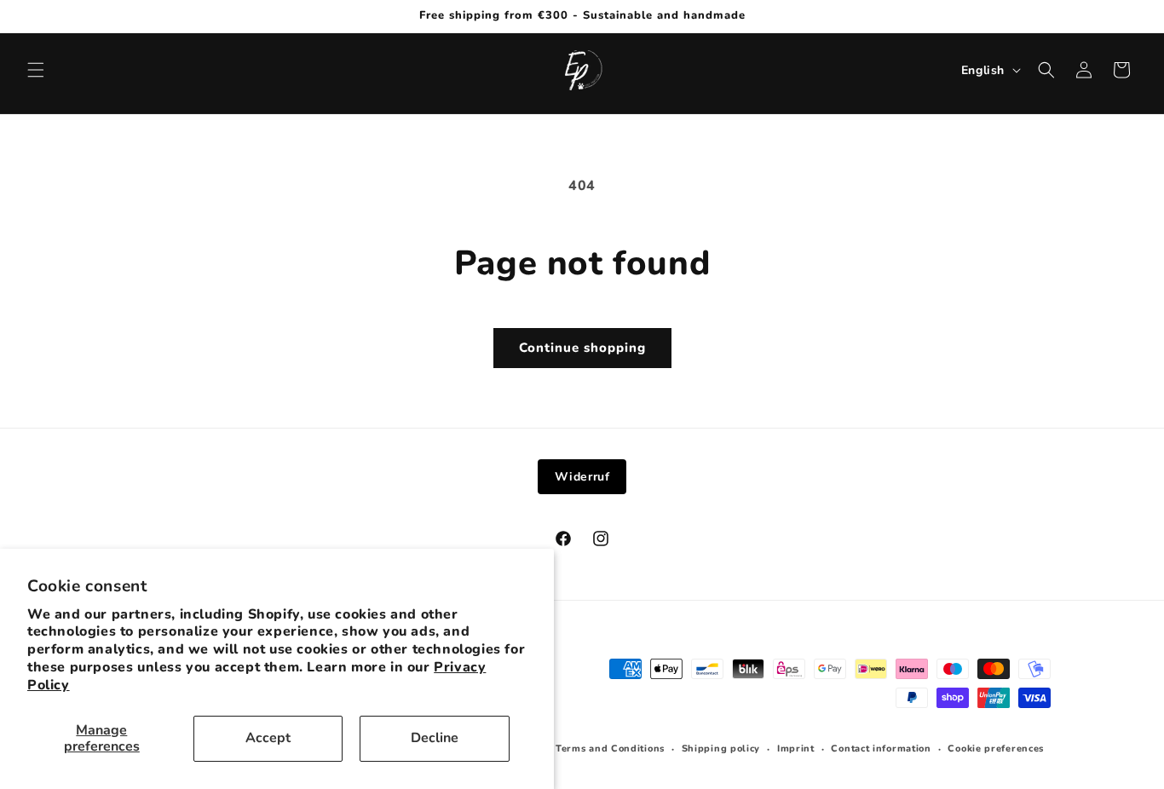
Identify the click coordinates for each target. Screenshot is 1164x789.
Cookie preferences (996, 748)
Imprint (796, 748)
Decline (434, 738)
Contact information (881, 748)
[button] (36, 70)
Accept (268, 738)
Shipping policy (721, 748)
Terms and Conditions (610, 748)
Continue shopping (582, 347)
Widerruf (582, 477)
